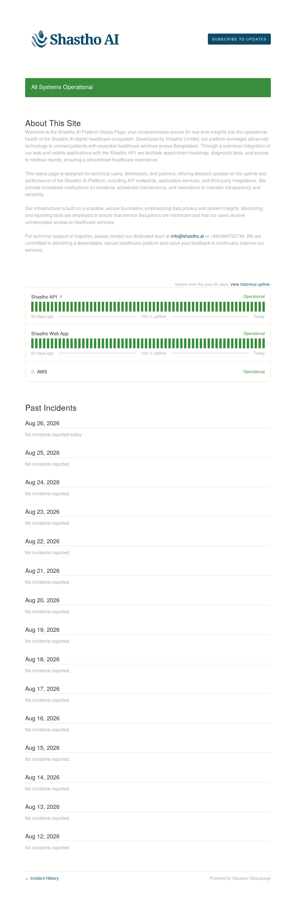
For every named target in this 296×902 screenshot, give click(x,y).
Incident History (42, 878)
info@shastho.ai (187, 236)
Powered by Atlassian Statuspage (240, 878)
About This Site (53, 122)
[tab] (32, 307)
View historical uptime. (250, 284)
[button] (239, 39)
